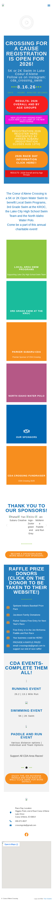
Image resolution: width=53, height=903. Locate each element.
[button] (49, 5)
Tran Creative (48, 898)
